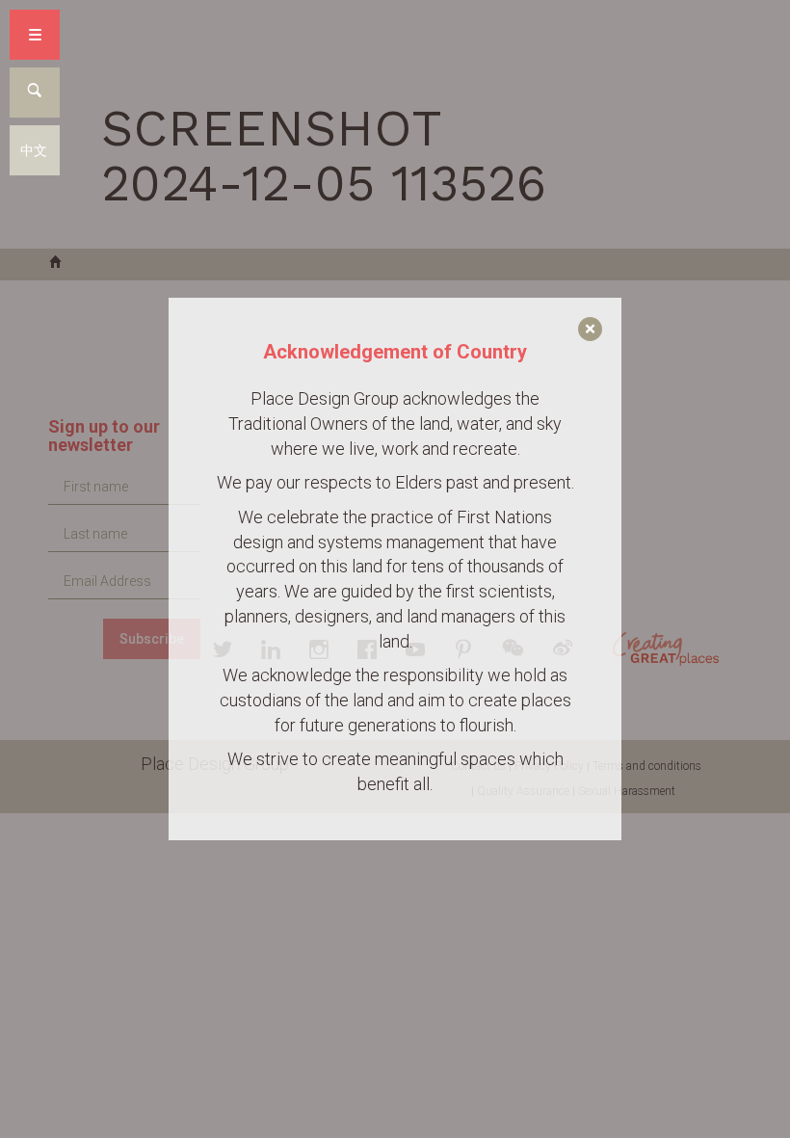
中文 (33, 150)
